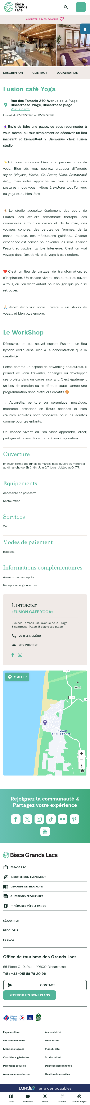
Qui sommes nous (14, 1040)
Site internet (28, 644)
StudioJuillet (53, 1057)
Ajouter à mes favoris (45, 18)
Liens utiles (52, 1040)
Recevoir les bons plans (29, 995)
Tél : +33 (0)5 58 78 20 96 (24, 973)
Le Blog (8, 939)
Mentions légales (13, 1048)
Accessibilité (53, 1032)
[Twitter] (27, 819)
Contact (39, 73)
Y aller (20, 677)
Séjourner (11, 920)
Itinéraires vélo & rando (28, 905)
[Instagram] (39, 819)
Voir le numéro (30, 635)
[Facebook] (16, 819)
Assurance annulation (16, 1074)
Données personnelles (58, 1065)
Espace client (11, 1032)
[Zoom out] (81, 760)
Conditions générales (16, 1057)
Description (13, 73)
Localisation (67, 73)
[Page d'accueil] (15, 7)
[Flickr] (62, 819)
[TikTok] (51, 819)
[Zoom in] (81, 753)
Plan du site (52, 1048)
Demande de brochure (26, 886)
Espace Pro (18, 867)
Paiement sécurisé (14, 1065)
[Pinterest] (74, 819)
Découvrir (10, 930)
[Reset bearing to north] (81, 766)
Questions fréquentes (26, 896)
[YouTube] (45, 831)
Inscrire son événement (28, 876)
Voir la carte (20, 109)
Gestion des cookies (57, 1074)
